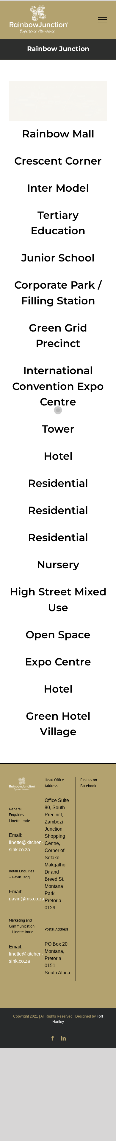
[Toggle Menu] (103, 19)
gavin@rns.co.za (26, 898)
